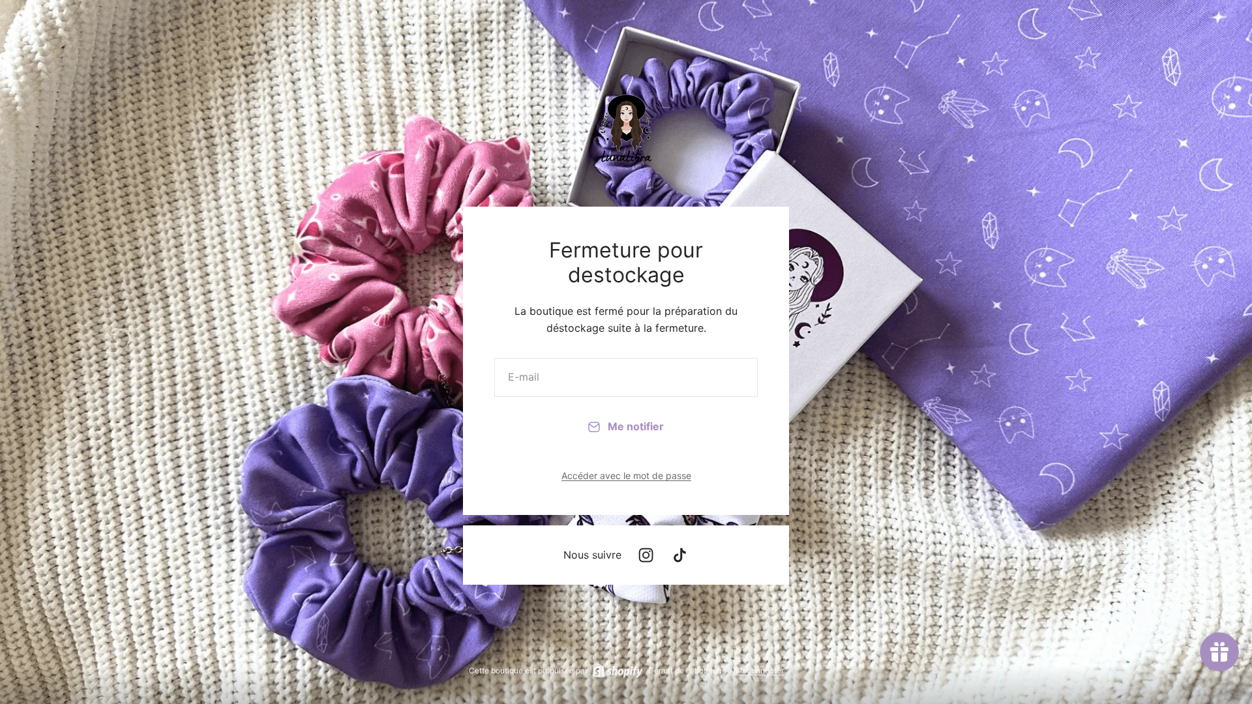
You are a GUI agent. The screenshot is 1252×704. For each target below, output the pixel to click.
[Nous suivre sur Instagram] (646, 555)
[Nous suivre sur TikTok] (680, 555)
